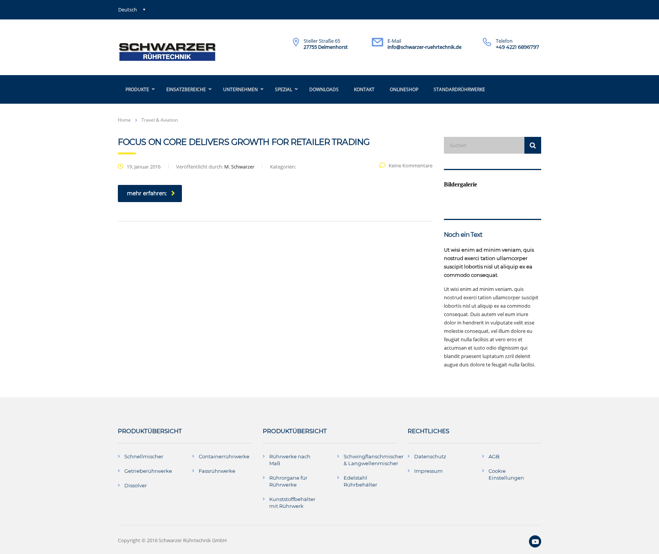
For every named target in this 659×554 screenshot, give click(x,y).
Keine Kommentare (410, 165)
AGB (494, 456)
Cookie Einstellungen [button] (506, 474)
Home (124, 120)
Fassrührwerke (217, 471)
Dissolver (135, 485)
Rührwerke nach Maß (289, 459)
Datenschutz (430, 456)
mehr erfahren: (147, 193)
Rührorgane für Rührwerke (288, 481)
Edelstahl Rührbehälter (360, 481)
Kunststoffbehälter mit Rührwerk (292, 502)
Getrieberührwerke (148, 471)
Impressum (428, 471)
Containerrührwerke (224, 456)
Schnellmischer (143, 456)
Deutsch (127, 9)
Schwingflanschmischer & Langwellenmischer (373, 459)
